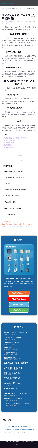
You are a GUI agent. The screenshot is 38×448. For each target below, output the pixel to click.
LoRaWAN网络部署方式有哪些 (16, 363)
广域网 (17, 429)
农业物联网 (18, 432)
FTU (3, 432)
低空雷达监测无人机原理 (13, 373)
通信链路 (14, 429)
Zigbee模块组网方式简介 (13, 343)
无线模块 (25, 427)
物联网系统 (31, 429)
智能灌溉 (22, 429)
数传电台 (10, 427)
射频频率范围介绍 (10, 353)
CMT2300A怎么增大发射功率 (15, 393)
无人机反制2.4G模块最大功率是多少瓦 (18, 404)
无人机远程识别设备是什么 (14, 378)
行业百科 (16, 22)
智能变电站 (5, 427)
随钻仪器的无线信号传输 (11, 196)
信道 (3, 63)
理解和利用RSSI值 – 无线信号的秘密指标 (15, 138)
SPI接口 (21, 427)
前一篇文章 (19, 156)
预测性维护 (9, 429)
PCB (33, 427)
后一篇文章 (19, 160)
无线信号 (26, 22)
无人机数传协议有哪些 (12, 338)
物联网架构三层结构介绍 (13, 398)
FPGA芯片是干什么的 (12, 383)
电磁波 (10, 432)
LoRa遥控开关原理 (11, 348)
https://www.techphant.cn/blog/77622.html (15, 226)
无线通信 (8, 38)
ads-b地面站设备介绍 (12, 388)
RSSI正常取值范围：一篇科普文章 (14, 171)
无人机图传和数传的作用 (13, 368)
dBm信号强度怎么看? (10, 147)
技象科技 (12, 224)
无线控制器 (26, 429)
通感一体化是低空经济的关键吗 (15, 332)
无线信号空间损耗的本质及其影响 (13, 177)
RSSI (21, 22)
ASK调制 (4, 429)
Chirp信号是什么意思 (10, 202)
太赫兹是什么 (7, 183)
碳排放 (13, 432)
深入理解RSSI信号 (9, 143)
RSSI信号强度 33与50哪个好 (12, 208)
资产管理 (7, 432)
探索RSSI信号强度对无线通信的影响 (14, 190)
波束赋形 (23, 432)
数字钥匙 (30, 427)
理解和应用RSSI (8, 145)
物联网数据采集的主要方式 (14, 358)
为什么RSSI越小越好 (9, 140)
